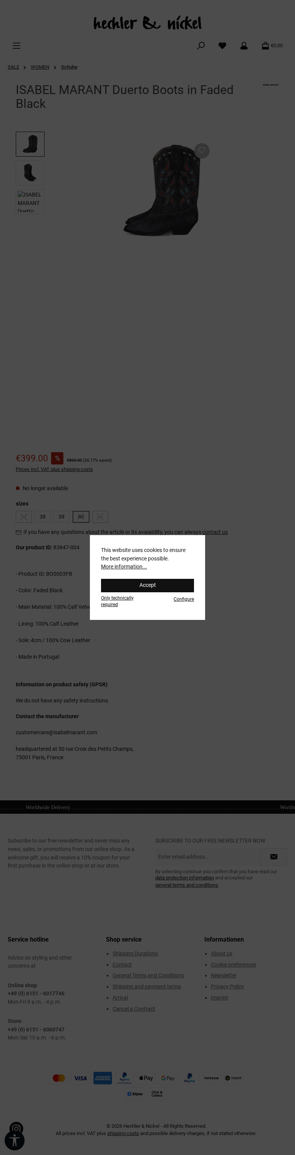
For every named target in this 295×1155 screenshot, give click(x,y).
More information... (124, 566)
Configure (184, 599)
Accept (147, 585)
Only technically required (117, 601)
